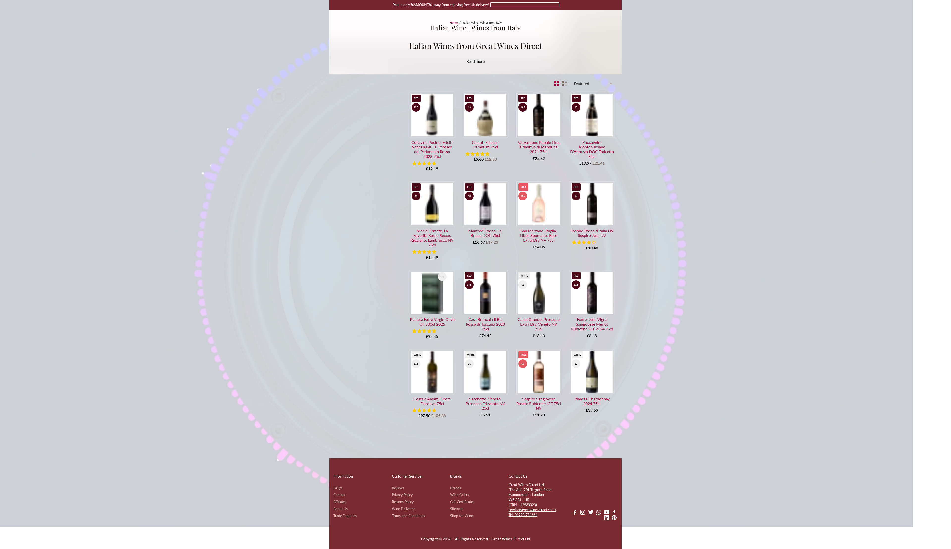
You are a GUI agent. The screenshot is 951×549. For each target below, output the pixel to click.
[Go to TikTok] (614, 513)
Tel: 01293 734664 (523, 515)
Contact (339, 495)
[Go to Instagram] (583, 513)
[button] (424, 163)
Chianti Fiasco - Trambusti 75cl (485, 144)
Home (454, 22)
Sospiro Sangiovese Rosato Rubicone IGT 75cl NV (538, 403)
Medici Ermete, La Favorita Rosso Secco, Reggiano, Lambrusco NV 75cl (432, 237)
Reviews (398, 488)
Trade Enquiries (345, 516)
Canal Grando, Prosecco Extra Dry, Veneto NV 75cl (539, 324)
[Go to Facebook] (575, 513)
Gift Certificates (462, 502)
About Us (340, 509)
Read (470, 61)
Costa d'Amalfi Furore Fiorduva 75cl (432, 401)
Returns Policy (403, 502)
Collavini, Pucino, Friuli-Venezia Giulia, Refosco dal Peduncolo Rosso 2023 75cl (432, 149)
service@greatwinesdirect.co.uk (532, 510)
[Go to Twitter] (591, 513)
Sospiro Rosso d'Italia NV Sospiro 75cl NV (592, 233)
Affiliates (339, 502)
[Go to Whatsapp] (599, 513)
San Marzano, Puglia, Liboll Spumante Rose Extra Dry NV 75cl (538, 235)
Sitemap (456, 509)
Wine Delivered (403, 509)
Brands (455, 488)
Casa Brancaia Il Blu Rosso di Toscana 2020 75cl (485, 324)
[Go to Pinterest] (614, 518)
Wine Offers (459, 495)
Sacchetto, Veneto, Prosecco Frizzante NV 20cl (485, 403)
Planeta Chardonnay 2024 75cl (592, 401)
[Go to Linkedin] (607, 518)
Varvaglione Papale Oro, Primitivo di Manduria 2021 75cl (539, 147)
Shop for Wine (461, 516)
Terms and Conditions (408, 516)
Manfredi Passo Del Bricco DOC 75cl (485, 233)
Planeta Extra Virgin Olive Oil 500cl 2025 (432, 321)
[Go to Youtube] (607, 513)
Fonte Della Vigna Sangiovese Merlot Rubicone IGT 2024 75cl (592, 324)
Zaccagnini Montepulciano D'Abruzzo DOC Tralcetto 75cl (592, 149)
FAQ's (337, 488)
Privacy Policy (402, 495)
